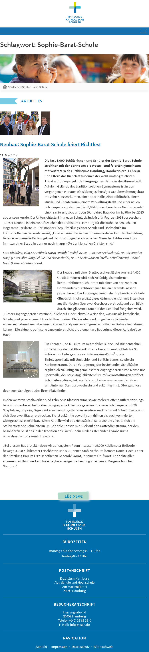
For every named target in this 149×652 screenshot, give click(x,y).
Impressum (59, 646)
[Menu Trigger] (132, 30)
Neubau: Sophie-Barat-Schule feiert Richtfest (50, 144)
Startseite (14, 87)
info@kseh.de (80, 624)
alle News (74, 496)
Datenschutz (81, 646)
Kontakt (41, 646)
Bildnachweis (103, 646)
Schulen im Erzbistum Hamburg (75, 12)
